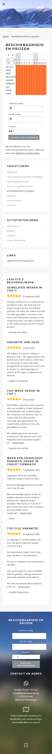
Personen (12, 127)
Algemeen (12, 172)
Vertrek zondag (15, 114)
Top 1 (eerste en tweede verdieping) (11, 80)
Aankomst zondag (16, 103)
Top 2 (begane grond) (9, 90)
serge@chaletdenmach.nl (26, 693)
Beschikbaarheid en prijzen (21, 191)
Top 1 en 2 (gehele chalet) (19, 186)
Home (6, 36)
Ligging (11, 196)
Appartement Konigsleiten (20, 260)
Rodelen (11, 231)
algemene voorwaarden (28, 153)
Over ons (11, 205)
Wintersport (13, 226)
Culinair (11, 235)
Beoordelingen (14, 200)
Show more (18, 442)
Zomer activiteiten (16, 240)
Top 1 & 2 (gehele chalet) (9, 70)
